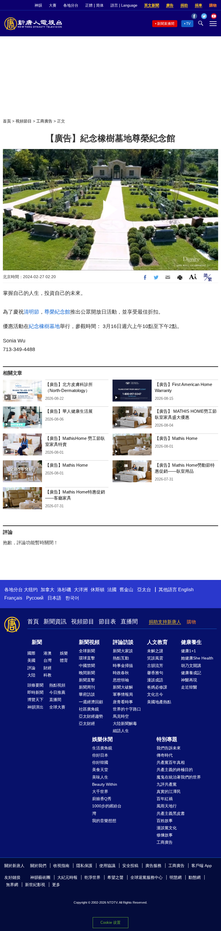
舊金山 (126, 589)
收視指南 (61, 865)
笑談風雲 (155, 658)
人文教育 (157, 642)
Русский (34, 597)
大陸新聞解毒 (125, 723)
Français (13, 597)
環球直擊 (87, 658)
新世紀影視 (35, 884)
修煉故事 (165, 835)
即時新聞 (35, 692)
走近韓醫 (189, 687)
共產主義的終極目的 (175, 769)
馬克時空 (121, 716)
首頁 (7, 121)
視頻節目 (24, 121)
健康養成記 (191, 672)
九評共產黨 (167, 784)
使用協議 (107, 865)
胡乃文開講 (191, 665)
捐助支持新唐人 (165, 621)
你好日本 (100, 755)
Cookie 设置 (110, 922)
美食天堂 (100, 769)
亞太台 (144, 589)
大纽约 (31, 589)
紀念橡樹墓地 (44, 326)
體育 (64, 660)
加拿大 (47, 589)
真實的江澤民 (169, 791)
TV (188, 24)
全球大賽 (57, 707)
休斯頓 (97, 589)
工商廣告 (44, 121)
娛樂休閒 (102, 739)
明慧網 (175, 877)
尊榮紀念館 (57, 312)
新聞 (37, 642)
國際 (31, 653)
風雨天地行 (167, 806)
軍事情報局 (123, 694)
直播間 (129, 621)
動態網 (194, 877)
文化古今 (155, 694)
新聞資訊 (54, 621)
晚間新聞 (87, 672)
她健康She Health (197, 658)
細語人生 (121, 730)
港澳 (47, 653)
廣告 (170, 5)
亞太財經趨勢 (91, 716)
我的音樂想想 (104, 820)
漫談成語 (155, 680)
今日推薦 (57, 692)
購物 (213, 5)
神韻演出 (35, 707)
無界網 (12, 884)
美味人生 (100, 777)
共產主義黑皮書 (171, 813)
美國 (31, 660)
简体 (100, 5)
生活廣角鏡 (102, 748)
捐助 (184, 5)
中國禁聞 (87, 665)
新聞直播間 (165, 24)
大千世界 (100, 791)
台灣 (47, 660)
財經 (47, 668)
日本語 (54, 597)
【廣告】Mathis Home (176, 438)
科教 (47, 675)
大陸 (31, 675)
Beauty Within (104, 784)
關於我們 (38, 865)
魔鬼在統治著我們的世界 (179, 777)
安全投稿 (130, 865)
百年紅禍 (165, 798)
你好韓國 (100, 762)
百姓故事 (165, 820)
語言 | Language (123, 5)
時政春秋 (121, 672)
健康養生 (191, 642)
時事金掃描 (123, 665)
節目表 (107, 621)
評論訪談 (123, 642)
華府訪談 (87, 694)
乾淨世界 (92, 877)
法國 (112, 589)
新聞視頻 (89, 642)
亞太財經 (87, 723)
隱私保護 (84, 865)
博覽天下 (35, 699)
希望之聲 (115, 877)
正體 (89, 5)
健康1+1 (188, 651)
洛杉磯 (64, 589)
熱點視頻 (57, 685)
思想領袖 (121, 680)
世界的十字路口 (127, 709)
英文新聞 (151, 5)
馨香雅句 (155, 672)
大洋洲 (81, 589)
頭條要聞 (35, 685)
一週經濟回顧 (91, 702)
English (186, 589)
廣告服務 (153, 865)
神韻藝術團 (40, 877)
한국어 (72, 597)
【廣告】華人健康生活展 (69, 411)
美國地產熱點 (159, 702)
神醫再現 (189, 680)
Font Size (193, 276)
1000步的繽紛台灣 (106, 809)
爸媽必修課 (157, 687)
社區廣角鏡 (89, 709)
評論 (31, 668)
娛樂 (64, 653)
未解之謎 (155, 651)
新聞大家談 (123, 651)
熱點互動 (121, 658)
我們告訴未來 (169, 748)
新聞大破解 (123, 687)
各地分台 (70, 5)
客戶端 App (201, 865)
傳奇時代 (165, 755)
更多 (56, 884)
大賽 (52, 5)
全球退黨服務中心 (146, 877)
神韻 (38, 5)
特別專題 (167, 739)
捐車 (198, 5)
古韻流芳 (155, 665)
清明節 (31, 312)
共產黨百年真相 (171, 762)
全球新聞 (87, 651)
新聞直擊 (87, 680)
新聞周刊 (87, 687)
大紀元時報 (67, 877)
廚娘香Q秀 (101, 798)
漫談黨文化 (167, 828)
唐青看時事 (123, 702)
